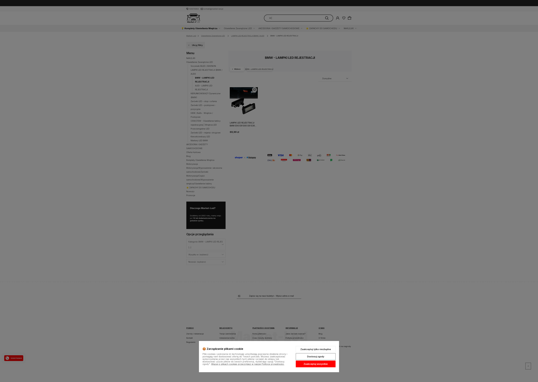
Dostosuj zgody (315, 356)
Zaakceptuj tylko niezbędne (315, 349)
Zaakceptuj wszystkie (316, 364)
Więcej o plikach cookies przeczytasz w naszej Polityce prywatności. (247, 364)
